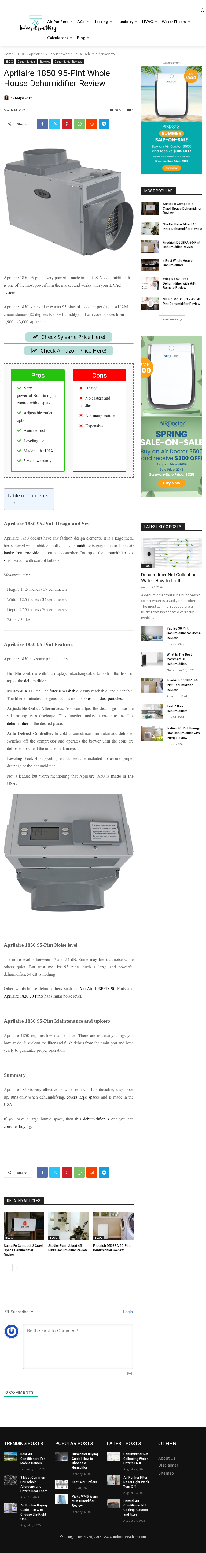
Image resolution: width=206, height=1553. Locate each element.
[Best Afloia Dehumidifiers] (152, 711)
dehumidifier (80, 545)
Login (127, 1311)
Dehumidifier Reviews (68, 61)
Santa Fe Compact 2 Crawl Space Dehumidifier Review (23, 1250)
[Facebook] (42, 124)
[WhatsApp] (79, 124)
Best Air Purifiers (84, 1482)
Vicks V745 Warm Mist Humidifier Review (85, 1501)
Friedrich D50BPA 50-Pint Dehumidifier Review (182, 685)
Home (8, 54)
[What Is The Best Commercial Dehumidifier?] (152, 659)
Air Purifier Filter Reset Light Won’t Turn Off (136, 1482)
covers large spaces (83, 1097)
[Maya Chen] (7, 97)
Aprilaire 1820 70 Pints (23, 996)
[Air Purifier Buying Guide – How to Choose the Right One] (10, 1507)
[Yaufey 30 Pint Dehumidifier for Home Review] (152, 633)
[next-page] (15, 1267)
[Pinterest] (67, 124)
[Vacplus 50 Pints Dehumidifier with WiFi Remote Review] (150, 283)
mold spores (81, 698)
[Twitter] (54, 124)
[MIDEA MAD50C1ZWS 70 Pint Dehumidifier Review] (150, 303)
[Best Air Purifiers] (61, 1484)
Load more (169, 319)
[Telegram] (104, 124)
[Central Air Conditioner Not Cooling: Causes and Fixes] (113, 1503)
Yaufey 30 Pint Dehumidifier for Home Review (184, 633)
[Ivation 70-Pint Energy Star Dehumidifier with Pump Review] (152, 733)
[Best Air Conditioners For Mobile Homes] (10, 1456)
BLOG (21, 54)
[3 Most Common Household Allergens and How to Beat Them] (10, 1479)
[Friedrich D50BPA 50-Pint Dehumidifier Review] (113, 1226)
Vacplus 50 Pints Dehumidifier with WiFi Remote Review (179, 283)
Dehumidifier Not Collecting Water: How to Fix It (169, 577)
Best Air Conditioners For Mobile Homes (32, 1458)
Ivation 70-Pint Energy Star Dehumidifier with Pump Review (183, 733)
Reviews (45, 61)
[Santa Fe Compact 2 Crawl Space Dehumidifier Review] (24, 1226)
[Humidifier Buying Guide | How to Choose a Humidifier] (61, 1456)
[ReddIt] (91, 124)
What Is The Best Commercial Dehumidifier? (179, 659)
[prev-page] (7, 1267)
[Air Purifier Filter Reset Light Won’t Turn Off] (113, 1479)
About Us (167, 1458)
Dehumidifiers (26, 61)
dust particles (111, 698)
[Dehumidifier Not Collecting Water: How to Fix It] (171, 553)
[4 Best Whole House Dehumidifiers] (150, 265)
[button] (202, 10)
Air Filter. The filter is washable (51, 691)
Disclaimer (168, 1465)
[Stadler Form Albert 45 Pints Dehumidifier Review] (68, 1226)
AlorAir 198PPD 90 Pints (102, 988)
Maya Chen (24, 98)
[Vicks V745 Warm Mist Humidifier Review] (61, 1498)
